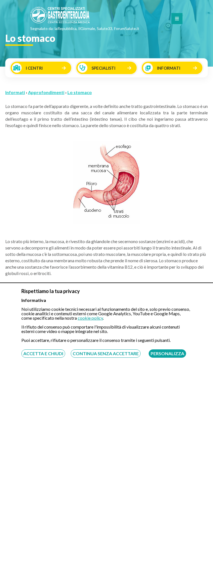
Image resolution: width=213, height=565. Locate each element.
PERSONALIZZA (167, 353)
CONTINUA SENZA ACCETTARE (106, 353)
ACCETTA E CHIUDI (43, 353)
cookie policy (90, 318)
